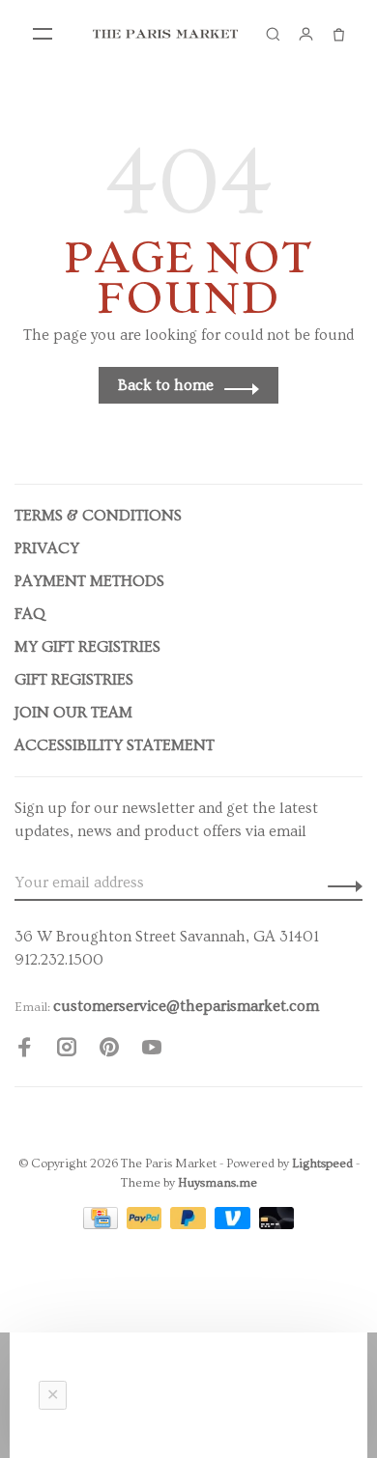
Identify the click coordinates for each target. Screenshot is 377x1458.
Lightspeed (322, 1163)
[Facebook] (24, 1050)
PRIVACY (46, 548)
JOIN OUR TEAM (73, 712)
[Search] (272, 33)
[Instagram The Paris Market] (66, 1050)
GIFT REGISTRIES (73, 679)
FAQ (29, 614)
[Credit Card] (102, 1224)
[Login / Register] (305, 33)
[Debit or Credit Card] (277, 1224)
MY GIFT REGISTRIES (87, 647)
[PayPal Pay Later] (190, 1224)
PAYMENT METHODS (89, 581)
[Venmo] (234, 1224)
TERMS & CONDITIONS (98, 515)
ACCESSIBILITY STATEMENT (114, 745)
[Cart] (338, 33)
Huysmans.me (217, 1183)
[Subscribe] (339, 882)
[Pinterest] (109, 1050)
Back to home (166, 385)
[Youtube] (151, 1050)
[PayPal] (146, 1224)
